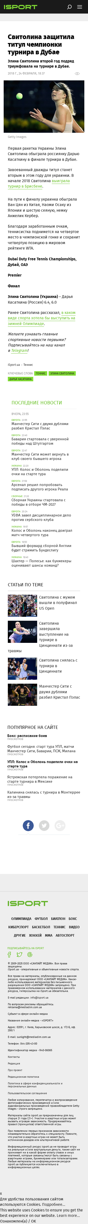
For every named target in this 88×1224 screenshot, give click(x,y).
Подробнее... (53, 1204)
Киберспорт (18, 926)
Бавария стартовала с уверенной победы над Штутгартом (40, 441)
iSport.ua (14, 365)
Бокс (73, 918)
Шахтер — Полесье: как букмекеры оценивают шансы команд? (41, 563)
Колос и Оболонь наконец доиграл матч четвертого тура (41, 533)
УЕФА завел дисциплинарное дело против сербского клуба (41, 517)
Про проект (15, 1070)
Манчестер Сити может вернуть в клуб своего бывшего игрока (40, 456)
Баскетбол (41, 926)
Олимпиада (21, 918)
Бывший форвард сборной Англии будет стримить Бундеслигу (41, 548)
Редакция (14, 1063)
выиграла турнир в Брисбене (39, 183)
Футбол (41, 918)
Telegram (19, 350)
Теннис (28, 365)
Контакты (14, 1057)
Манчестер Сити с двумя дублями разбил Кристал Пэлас (39, 426)
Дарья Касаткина (21, 379)
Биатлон (58, 918)
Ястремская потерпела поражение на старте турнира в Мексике (39, 779)
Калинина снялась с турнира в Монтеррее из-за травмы (43, 794)
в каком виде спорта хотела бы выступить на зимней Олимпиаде (42, 318)
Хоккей (35, 935)
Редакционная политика (23, 1077)
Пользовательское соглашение (27, 1093)
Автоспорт (65, 935)
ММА (48, 935)
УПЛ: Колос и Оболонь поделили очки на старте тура (39, 472)
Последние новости (36, 402)
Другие (20, 935)
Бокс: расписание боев (27, 735)
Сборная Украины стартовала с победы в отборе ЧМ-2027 (38, 502)
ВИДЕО (74, 926)
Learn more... (68, 1215)
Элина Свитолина (62, 373)
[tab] (28, 825)
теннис (40, 373)
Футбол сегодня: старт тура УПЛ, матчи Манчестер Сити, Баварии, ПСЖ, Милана (41, 749)
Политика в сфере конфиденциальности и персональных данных (35, 1084)
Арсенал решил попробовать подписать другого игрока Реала (39, 487)
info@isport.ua (39, 998)
